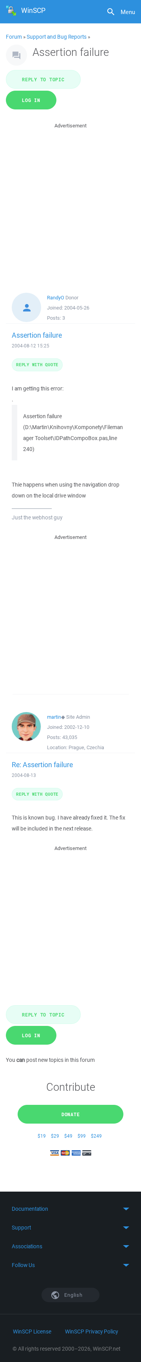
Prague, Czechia (86, 747)
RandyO (55, 297)
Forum (14, 36)
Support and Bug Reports (57, 36)
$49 (68, 1136)
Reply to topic (43, 79)
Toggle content (70, 1208)
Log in (31, 100)
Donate (70, 1114)
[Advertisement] (70, 200)
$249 (96, 1136)
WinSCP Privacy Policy (91, 1331)
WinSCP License (32, 1331)
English (73, 1295)
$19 (42, 1136)
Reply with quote (37, 364)
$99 (82, 1136)
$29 (55, 1136)
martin (54, 717)
